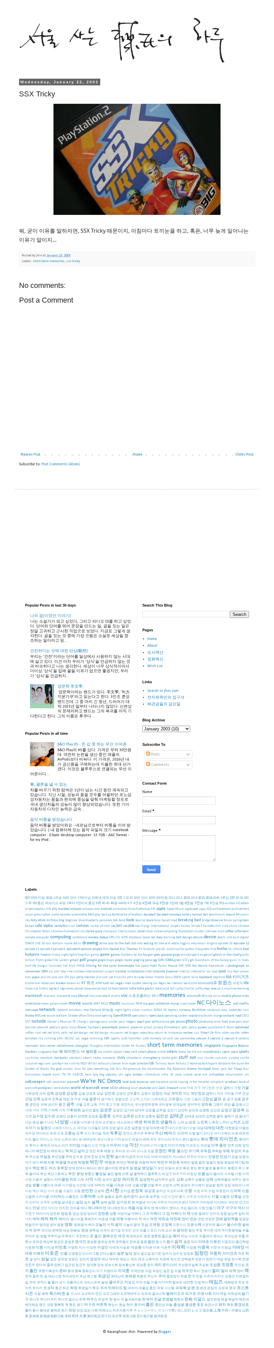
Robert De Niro (210, 1032)
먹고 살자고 (79, 1151)
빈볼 (201, 1174)
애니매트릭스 (117, 1208)
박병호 (110, 1163)
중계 (70, 1271)
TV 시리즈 (75, 1075)
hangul (42, 965)
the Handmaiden (154, 1069)
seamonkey (187, 1038)
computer (42, 937)
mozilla (87, 1004)
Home (138, 455)
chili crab (221, 926)
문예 (87, 1157)
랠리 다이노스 (42, 1139)
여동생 (103, 1219)
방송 (220, 1162)
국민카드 (127, 1104)
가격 (189, 1088)
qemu (193, 1027)
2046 (216, 897)
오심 (144, 1225)
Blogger (164, 1332)
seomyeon (31, 1045)
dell (178, 937)
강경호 (91, 1093)
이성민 (102, 1248)
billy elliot (38, 920)
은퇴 (111, 1242)
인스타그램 (90, 1253)
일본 (120, 1254)
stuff (183, 1057)
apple (161, 909)
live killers (40, 988)
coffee (229, 931)
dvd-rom (137, 943)
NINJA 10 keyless (166, 1010)
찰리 (216, 1271)
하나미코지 (48, 1299)
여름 (112, 1219)
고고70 (134, 1099)
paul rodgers (127, 1021)
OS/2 (245, 1015)
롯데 (204, 1139)
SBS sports (112, 1038)
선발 (143, 1185)
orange (218, 1015)
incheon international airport (94, 971)
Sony (182, 1052)
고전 (187, 1099)
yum (155, 1088)
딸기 (199, 1133)
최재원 (130, 1276)
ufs (120, 1074)
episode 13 (32, 949)
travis (56, 1074)
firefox (222, 949)
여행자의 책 (133, 1219)
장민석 (84, 1259)
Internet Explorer (165, 971)
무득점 (205, 1151)
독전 (106, 1133)
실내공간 (68, 1202)
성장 (227, 1185)
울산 (98, 1236)
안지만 (64, 1208)
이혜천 (38, 1254)
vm (247, 1074)
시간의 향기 (176, 1196)
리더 (64, 1145)
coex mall (217, 931)
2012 (179, 897)
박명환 (83, 1163)
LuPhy (199, 988)
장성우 (95, 1259)
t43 (90, 1063)
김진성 (162, 1116)
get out (208, 954)
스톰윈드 (72, 1196)
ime (70, 971)
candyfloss (62, 926)
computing (60, 937)
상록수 (189, 1179)
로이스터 (164, 1139)
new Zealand (92, 1010)
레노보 (77, 1139)
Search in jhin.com (162, 691)
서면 (90, 1185)
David (146, 937)
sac (77, 1038)
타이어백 (165, 1282)
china (233, 926)
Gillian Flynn (34, 960)
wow (105, 1088)
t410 (84, 1063)
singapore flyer (48, 1051)
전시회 (237, 1259)
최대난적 (117, 1276)
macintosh (33, 996)
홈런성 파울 (163, 1304)
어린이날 (124, 1213)
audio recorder (61, 914)
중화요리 (89, 1271)
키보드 (129, 1282)
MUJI (104, 1003)
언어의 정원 (218, 1213)
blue (82, 920)
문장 (94, 1157)
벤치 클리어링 (108, 1168)
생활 (36, 1185)
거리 (220, 1093)
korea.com (48, 983)
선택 (176, 1185)
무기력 (193, 1151)
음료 (143, 1242)
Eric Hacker (111, 949)
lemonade (204, 983)
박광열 (60, 1163)
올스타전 (234, 1225)
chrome (56, 931)
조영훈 (228, 1265)
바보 (43, 1163)
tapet (132, 1063)
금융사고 (242, 1104)
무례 (226, 1151)
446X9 (122, 903)
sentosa (243, 1038)
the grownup (132, 1069)
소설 (58, 1191)
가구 (197, 1088)
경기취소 (107, 1099)
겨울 (85, 1099)
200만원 (162, 897)
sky (100, 1051)
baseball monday (169, 915)
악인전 (233, 1202)
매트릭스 (57, 1151)
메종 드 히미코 (114, 1151)
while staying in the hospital (189, 1082)
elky (193, 943)
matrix (115, 996)
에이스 (64, 1219)
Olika (90, 1015)
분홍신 (90, 1174)
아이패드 (220, 1202)
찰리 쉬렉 (228, 1271)
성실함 (211, 1185)
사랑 (238, 1174)
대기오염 (189, 1128)
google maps (106, 960)
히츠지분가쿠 (123, 1310)
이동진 (215, 1242)
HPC (181, 965)
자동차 (216, 1254)
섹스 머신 (39, 1191)
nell (236, 1004)
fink (213, 949)
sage (84, 1038)
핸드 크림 (46, 1304)
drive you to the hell (115, 943)
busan (29, 926)
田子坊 (106, 1316)
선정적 (167, 1185)
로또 (153, 1139)
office (82, 1015)
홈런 (150, 1305)
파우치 (133, 1288)
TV (64, 1075)
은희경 (135, 1242)
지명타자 (110, 1271)
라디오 (208, 1133)
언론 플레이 (200, 1213)
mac (207, 988)
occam (51, 1015)
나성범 (62, 1122)
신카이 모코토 (39, 1202)
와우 (36, 1231)
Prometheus (172, 1027)
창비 (240, 1271)
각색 (42, 1093)
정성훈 (141, 1265)
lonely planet (74, 988)
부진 (72, 1174)
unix (178, 1075)
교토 (86, 1104)
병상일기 (149, 1168)
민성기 (225, 1157)
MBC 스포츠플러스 (136, 996)
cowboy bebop (98, 937)
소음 (77, 1191)
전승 (227, 1259)
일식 (136, 1253)
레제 (146, 1139)
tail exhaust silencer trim (110, 1063)
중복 (78, 1271)
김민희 (193, 1110)
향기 (80, 1304)
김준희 (140, 1116)
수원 (188, 1191)
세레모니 (238, 1185)
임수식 (167, 1253)
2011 (171, 897)
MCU (155, 996)
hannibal (55, 965)
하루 (82, 1299)
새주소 (237, 1179)
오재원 (154, 1225)
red (44, 1032)
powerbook (110, 1027)
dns (48, 943)
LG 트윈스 (222, 982)
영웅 (60, 1224)
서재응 (119, 1185)
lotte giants (145, 988)
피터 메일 (220, 1293)
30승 (62, 903)
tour (246, 1069)
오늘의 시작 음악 (108, 1225)
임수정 (178, 1253)
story (121, 1058)
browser (217, 920)
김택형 (211, 1116)
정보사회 (111, 1265)
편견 (203, 1288)
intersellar (198, 971)
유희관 (37, 1242)
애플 (131, 1208)
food (246, 949)
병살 (137, 1168)
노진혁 (202, 1122)
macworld (63, 996)
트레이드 (115, 1288)
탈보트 (177, 1282)
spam (226, 1052)
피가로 (190, 1294)
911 (221, 903)
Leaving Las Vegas (154, 983)
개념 (166, 1093)
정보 (100, 1265)
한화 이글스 (195, 1299)
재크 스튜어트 (148, 1259)
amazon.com (91, 908)
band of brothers (131, 914)
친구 (191, 1276)
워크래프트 (134, 1236)
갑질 (82, 1093)
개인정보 (197, 1094)
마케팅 (180, 1145)
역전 (153, 1219)
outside (38, 1021)
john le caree (136, 977)
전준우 (30, 1265)
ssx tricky (73, 261)
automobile (79, 914)
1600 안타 (69, 897)
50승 (155, 903)
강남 (100, 1093)
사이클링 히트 (65, 1180)
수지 (204, 1191)
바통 (51, 1162)
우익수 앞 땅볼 (36, 1236)
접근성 (70, 1265)
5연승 (164, 903)
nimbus (147, 1010)
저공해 (164, 1259)
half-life (30, 965)
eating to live (154, 943)
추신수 (152, 1276)
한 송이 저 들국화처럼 (125, 1299)
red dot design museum (106, 1032)
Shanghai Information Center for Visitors (118, 1045)
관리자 (53, 1104)
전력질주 (187, 1259)
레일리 (137, 1139)
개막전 (176, 1094)
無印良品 (94, 1316)
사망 (28, 1179)
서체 (128, 1185)
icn (51, 971)
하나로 (34, 1299)
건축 (36, 1099)
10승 (49, 898)
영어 (53, 1224)
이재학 (178, 1247)
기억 (43, 1110)
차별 (177, 1271)
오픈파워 (209, 1224)
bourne (140, 920)
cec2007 (116, 926)
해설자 (233, 1299)
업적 (241, 1213)
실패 (104, 1202)
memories (172, 995)
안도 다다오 (49, 1208)
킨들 (146, 1282)
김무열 (161, 1110)
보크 (178, 1168)
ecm (168, 943)
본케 (201, 1168)
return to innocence (168, 1032)
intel (148, 971)
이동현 (30, 1247)
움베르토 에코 (114, 1236)
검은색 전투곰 (51, 1099)
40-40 (106, 903)
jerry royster (86, 977)
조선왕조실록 (188, 1265)
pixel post (235, 1021)
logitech (54, 988)
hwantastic (216, 965)
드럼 (192, 1133)
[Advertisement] (137, 546)
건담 (28, 1099)
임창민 (201, 1253)
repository (146, 1032)
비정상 (192, 1174)
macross (49, 996)
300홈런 (38, 903)
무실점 (45, 1157)
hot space (142, 965)
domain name (62, 943)
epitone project (91, 949)
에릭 (36, 1219)
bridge (206, 920)
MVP (139, 1003)
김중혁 (150, 1116)
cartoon (82, 926)
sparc (234, 1052)
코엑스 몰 (44, 1282)
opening (107, 1015)
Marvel (83, 996)
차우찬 (187, 1271)
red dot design (78, 1032)
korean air (73, 983)
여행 (120, 1219)
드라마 (182, 1133)
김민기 (172, 1110)
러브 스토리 (63, 1139)
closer (132, 931)
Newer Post (30, 455)
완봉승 (75, 1230)
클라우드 (116, 1282)
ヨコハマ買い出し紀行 (174, 1310)
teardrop (195, 1063)
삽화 (180, 1180)
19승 (113, 897)
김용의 (72, 1116)
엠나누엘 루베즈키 (84, 1219)
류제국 (45, 1145)
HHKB (81, 965)
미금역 (131, 1157)
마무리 (115, 1145)
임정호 (188, 1253)
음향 (186, 1242)
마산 (134, 1145)
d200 (124, 937)
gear (151, 954)
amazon (76, 909)
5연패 (174, 903)
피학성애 (234, 1293)
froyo (81, 954)
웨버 (176, 1236)
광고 (62, 1105)
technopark (209, 1063)
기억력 (53, 1110)
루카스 (34, 1145)
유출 (241, 1236)
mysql (174, 1004)
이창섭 (226, 1247)
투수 (96, 1288)
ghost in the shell (226, 955)
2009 (152, 897)
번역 (71, 1168)
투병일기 (85, 1288)
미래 (154, 1157)
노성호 (190, 1122)
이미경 (49, 1247)
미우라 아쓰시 (197, 1157)
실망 (79, 1202)
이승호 (125, 1247)
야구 (221, 1208)
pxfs (184, 1027)
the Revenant (176, 1069)
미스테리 (179, 1157)
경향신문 (121, 1099)
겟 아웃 (75, 1099)
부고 (241, 1168)
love (158, 988)
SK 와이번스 (69, 1052)
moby (245, 996)
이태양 (238, 1248)
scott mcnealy (151, 1038)
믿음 (235, 1157)
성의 (220, 1185)
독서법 (97, 1133)
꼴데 (220, 1116)
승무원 (155, 1196)
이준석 (216, 1247)
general (166, 955)
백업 (36, 1168)
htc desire (199, 966)
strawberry (133, 1057)
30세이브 (51, 903)
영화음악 (80, 1224)
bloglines (71, 920)
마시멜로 (160, 1145)
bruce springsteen (236, 920)
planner (30, 1027)
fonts (238, 949)
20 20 (129, 897)
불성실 (100, 1174)
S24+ (60, 1038)
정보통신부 (127, 1265)
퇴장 (74, 1288)
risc (196, 1032)
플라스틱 (158, 1293)
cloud (141, 931)
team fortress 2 (178, 1063)
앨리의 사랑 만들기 (201, 1208)
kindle (29, 983)
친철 (199, 1276)
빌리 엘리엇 (214, 1174)
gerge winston (182, 954)
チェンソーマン (145, 1310)
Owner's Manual (59, 1021)
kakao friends (154, 977)
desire (197, 937)
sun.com (221, 1057)
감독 (50, 1094)
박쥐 (153, 1162)
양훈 (113, 1213)
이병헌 (73, 1247)
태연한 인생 (192, 1282)
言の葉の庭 (145, 1316)
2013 (186, 898)
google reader (124, 960)
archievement (221, 908)
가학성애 (31, 1093)
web (126, 1082)
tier (230, 1069)
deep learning (165, 937)
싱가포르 (123, 1202)
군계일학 (179, 1104)
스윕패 (30, 1196)
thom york (219, 1069)
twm (88, 1074)
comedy (30, 937)
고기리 (145, 1099)
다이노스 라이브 (75, 1128)
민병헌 (213, 1157)
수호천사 (222, 1191)
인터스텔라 (108, 1253)
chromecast (70, 931)
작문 (241, 1253)
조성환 (215, 1265)
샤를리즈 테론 (50, 1185)
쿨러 (54, 1282)
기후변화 (73, 1110)
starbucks (60, 1058)
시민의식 (204, 1196)
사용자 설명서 (42, 1179)
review (188, 1033)
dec (153, 937)
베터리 (92, 1168)
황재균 (45, 1310)
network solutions (69, 1010)
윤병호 (69, 1242)
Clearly (122, 931)
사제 (81, 1179)
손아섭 (125, 1191)
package (95, 1021)
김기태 (129, 1110)
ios (209, 971)
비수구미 (179, 1174)
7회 (206, 903)
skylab (117, 1051)
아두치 (162, 1202)
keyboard (205, 977)
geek (157, 954)
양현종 (103, 1214)
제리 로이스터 (165, 1265)
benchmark (217, 914)
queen (202, 1027)
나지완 (86, 1122)
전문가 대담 (214, 1259)
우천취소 (82, 1236)
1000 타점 (38, 897)
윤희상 (103, 1242)
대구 (164, 1128)
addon (245, 903)
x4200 (114, 1088)
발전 (201, 1162)
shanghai (82, 1046)
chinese (243, 926)
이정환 (191, 1247)
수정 (196, 1191)
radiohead (242, 1027)
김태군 (176, 1116)
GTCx (185, 960)
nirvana (184, 1010)
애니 (84, 1208)
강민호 (109, 1094)
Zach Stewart (168, 1088)
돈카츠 (139, 1133)
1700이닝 (84, 897)
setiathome (65, 1046)
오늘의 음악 (131, 1224)
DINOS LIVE (33, 943)
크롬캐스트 (74, 1282)
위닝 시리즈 (189, 1236)
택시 (204, 1282)
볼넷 (208, 1168)
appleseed (191, 908)
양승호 (66, 1214)
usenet (187, 1074)
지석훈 (124, 1271)
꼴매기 (229, 1116)
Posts (155, 754)
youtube (145, 1088)
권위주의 (193, 1104)
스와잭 (235, 1191)
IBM (44, 971)
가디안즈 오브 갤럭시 (217, 1088)
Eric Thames (129, 949)
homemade (126, 966)
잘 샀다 (34, 1259)
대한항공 (231, 1128)
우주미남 (54, 1236)
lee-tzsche (190, 983)
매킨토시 (43, 1151)
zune (182, 1088)
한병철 (167, 1299)
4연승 (137, 903)
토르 (241, 1282)
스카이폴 (42, 1196)
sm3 (134, 1052)
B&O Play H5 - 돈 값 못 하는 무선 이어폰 (92, 744)
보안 (160, 1168)
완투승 (94, 1230)
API (153, 908)
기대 (28, 1110)
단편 (112, 1128)
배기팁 (240, 1162)
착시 (196, 1271)
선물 (135, 1185)
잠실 (45, 1259)
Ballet (116, 914)
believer (197, 914)
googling (139, 960)
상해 (209, 1180)
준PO (62, 1271)
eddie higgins (181, 943)
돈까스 (128, 1133)
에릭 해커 (48, 1219)
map (74, 996)
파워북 (180, 1288)
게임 (66, 1099)
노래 (180, 1122)
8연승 (214, 903)
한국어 (147, 1299)
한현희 (179, 1299)
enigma (212, 943)
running (50, 1038)
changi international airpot (159, 926)
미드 (147, 1157)
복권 (186, 1168)
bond (122, 920)
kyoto (106, 983)
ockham (61, 1015)
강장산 (157, 1094)
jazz (60, 977)
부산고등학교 (57, 1174)
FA (140, 949)
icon (56, 971)
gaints (95, 954)
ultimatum (152, 1074)
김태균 (189, 1116)
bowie (150, 920)
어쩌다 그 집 (160, 1214)
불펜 (118, 1174)
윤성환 (92, 1242)
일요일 (146, 1253)
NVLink (40, 1016)
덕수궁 (30, 1133)
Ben (205, 914)
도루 (80, 1133)
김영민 (61, 1116)
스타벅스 (57, 1197)
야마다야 (42, 1213)
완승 (85, 1231)
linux (29, 988)
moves (63, 1003)
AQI (209, 908)
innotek (120, 971)
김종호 (105, 1116)
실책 (96, 1202)
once (98, 1015)
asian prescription (37, 914)
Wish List (155, 666)
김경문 (106, 1110)
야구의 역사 (235, 1208)
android (106, 909)
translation (33, 1074)
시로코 (191, 1196)
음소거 (161, 1242)
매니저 (30, 1151)
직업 (148, 1271)
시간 (164, 1196)
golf (83, 960)
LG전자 (238, 983)
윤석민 (80, 1242)
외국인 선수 (130, 1230)
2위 (232, 898)
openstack (156, 1016)
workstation (62, 1088)
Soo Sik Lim (194, 1051)
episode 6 (59, 949)
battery (186, 914)
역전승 (163, 1219)
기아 (35, 1110)
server (50, 1046)
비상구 (167, 1174)
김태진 (200, 1116)
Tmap (238, 1069)
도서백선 (155, 653)
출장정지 (173, 1276)
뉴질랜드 (44, 1128)
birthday (52, 920)
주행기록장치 (48, 1271)
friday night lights (64, 954)
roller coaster (231, 1032)
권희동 (206, 1105)
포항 (37, 1293)
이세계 (114, 1247)
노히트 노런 (239, 1122)
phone (180, 1022)
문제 (102, 1157)
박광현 (72, 1162)
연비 (185, 1219)
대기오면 (175, 1128)
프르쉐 (146, 1293)
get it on (197, 954)
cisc (82, 931)
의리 (194, 1242)
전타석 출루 (44, 1265)
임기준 (156, 1253)
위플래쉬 (206, 1236)
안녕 (36, 1208)
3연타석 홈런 (85, 903)
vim (205, 1074)
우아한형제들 (232, 1230)
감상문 (60, 1094)
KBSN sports (181, 977)
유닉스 (218, 1236)
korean (61, 983)
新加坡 (34, 1316)
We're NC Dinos (100, 1081)
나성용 (75, 1122)
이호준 (52, 1253)
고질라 (196, 1099)
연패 (219, 1219)
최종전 (142, 1276)
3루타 (71, 903)
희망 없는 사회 (87, 1310)
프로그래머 (111, 1293)
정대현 (92, 1265)
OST (27, 1021)
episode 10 (225, 943)
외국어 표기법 (110, 1230)
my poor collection (156, 1004)
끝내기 (244, 1116)
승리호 (144, 1196)
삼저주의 (161, 1179)
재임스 (125, 1259)
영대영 (44, 1224)
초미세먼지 (70, 1276)
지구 (99, 1271)
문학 (110, 1157)
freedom (45, 954)
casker (94, 926)
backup (106, 914)
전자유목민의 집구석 (165, 698)
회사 (64, 1310)
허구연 (89, 1305)
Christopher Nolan (37, 931)
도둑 (60, 1133)
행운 (72, 1304)
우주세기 (68, 1236)
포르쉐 (223, 1288)
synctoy (56, 1063)
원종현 (156, 1236)
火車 (83, 1316)
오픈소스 (179, 1224)
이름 (39, 1248)
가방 (237, 1088)
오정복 (166, 1225)
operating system (176, 1015)
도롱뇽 (70, 1133)
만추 (231, 1145)
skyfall (107, 1051)
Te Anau (161, 1063)
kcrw (194, 977)
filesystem (202, 949)
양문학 (55, 1213)
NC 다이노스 (214, 1003)
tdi (151, 1063)
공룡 (237, 1099)
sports (244, 1052)
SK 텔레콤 (89, 1052)
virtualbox (216, 1075)
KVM (99, 983)
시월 (215, 1197)
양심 (76, 1213)
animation (120, 908)
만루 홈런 (219, 1145)
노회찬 (214, 1122)
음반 (151, 1242)
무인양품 (58, 1157)
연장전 (210, 1219)
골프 (218, 1099)
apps (202, 908)
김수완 (49, 1116)
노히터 (224, 1122)
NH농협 (107, 1010)
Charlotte (207, 926)
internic (184, 971)
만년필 (205, 1145)
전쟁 (245, 1259)
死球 (75, 1316)
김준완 (128, 1116)
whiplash (217, 1082)
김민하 (183, 1110)
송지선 (161, 1191)
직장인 (157, 1271)
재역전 (114, 1259)
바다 (35, 1162)
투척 (104, 1288)
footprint (32, 955)
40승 (114, 903)
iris (229, 971)
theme (191, 1069)
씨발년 (141, 1202)
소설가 (68, 1191)
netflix (244, 1004)
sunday (234, 1057)
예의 (91, 1224)
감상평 (72, 1094)
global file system (57, 960)
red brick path (57, 1032)
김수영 (37, 1116)
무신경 (34, 1157)
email (201, 943)
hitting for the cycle (101, 966)
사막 (245, 1174)
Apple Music (175, 908)
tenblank (224, 1063)
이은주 (166, 1247)
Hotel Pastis (158, 965)
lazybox (136, 983)
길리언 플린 (90, 1110)
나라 (50, 1122)
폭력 (45, 1293)
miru (217, 996)
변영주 (124, 1168)
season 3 (216, 1038)
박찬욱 (174, 1163)
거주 (238, 1093)
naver (192, 1003)
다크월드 (94, 1128)
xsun (134, 1088)
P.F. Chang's (81, 1021)
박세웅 (132, 1163)
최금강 (104, 1276)
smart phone (147, 1052)
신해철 (56, 1202)
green (177, 960)
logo (62, 988)
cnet (208, 931)
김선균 (215, 1110)
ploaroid (42, 1027)
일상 (128, 1254)
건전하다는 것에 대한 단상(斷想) (59, 651)
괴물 (79, 1104)
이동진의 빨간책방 (235, 1242)
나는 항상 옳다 (35, 1122)
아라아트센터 (178, 1202)
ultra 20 (167, 1074)
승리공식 (130, 1197)
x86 (121, 1088)
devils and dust (228, 937)
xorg (127, 1088)
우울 (245, 1230)
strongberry (151, 1058)
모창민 (161, 1151)
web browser (139, 1082)
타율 (154, 1282)
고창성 (207, 1099)
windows (231, 1082)
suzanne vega (34, 1063)
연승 (193, 1219)
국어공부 (165, 1104)
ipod (222, 971)
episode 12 (241, 943)
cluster (199, 931)
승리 (119, 1197)
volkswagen (35, 1082)
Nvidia (29, 1016)
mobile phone (231, 996)
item (236, 971)
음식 (170, 1242)
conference (80, 937)
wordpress (45, 1088)
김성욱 (239, 1110)
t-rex (65, 1063)
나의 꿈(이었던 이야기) (50, 616)
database (135, 937)
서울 (109, 1185)
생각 (245, 1179)
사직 (89, 1180)
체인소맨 (54, 1276)
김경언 (118, 1110)
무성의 (236, 1151)
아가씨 (152, 1202)
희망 (72, 1311)
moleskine (32, 1004)
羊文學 (117, 1316)
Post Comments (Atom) (60, 464)
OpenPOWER (122, 1016)
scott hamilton (131, 1038)
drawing (90, 943)
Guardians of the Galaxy (212, 960)
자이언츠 (230, 1254)
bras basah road (165, 920)
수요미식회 (175, 1191)
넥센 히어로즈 (146, 1122)
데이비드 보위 (46, 1133)
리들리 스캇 (89, 1145)
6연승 (188, 903)
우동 (199, 1230)
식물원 (225, 1196)
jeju (73, 977)
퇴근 (65, 1288)
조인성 (240, 1265)
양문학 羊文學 (70, 687)
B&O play (94, 914)
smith (161, 1051)
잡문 (53, 1259)
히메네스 (105, 1310)
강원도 (146, 1093)
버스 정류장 (58, 1168)
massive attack (99, 996)
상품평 (200, 1179)
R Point (228, 1027)
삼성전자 (146, 1180)
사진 (98, 1180)
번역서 (81, 1168)
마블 (125, 1145)
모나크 (142, 1151)
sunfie (244, 1057)
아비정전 (206, 1202)
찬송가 (206, 1271)
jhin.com (102, 977)
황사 (35, 1310)
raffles (29, 1032)
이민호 (61, 1248)
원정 (147, 1236)
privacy (158, 1027)
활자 (28, 1310)
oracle (193, 1016)
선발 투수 (155, 1185)
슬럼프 (110, 1196)
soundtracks (212, 1052)
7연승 (198, 903)
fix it (231, 949)
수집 (211, 1191)
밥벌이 (211, 1162)
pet (172, 1022)
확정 (230, 1304)
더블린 (244, 1128)
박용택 (144, 1162)
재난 (105, 1259)
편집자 (212, 1288)
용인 (191, 1230)
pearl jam (144, 1022)
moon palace (49, 1003)
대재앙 (209, 1128)
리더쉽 (74, 1145)
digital (244, 937)
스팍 (100, 1196)
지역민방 (137, 1271)
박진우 (162, 1163)
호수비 (139, 1305)
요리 (168, 1230)
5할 (181, 903)
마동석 (104, 1145)
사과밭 (229, 1174)
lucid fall (168, 988)
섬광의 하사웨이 (192, 1185)
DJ (43, 943)
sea (176, 1038)
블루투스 (154, 1174)
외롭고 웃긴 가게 (152, 1230)
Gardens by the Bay (134, 954)
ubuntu (111, 1075)
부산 (43, 1174)
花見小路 (129, 1316)
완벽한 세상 (61, 1230)
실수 (87, 1202)
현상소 (113, 1304)
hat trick (69, 965)
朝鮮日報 (57, 1316)
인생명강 (75, 1253)
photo (192, 1021)
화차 (222, 1305)
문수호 (78, 1157)
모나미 (131, 1151)
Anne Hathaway (139, 908)
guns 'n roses (239, 960)
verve (197, 1074)
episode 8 (73, 949)
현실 (122, 1304)
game (105, 955)
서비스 (99, 1185)
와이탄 (46, 1230)
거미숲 (229, 1093)
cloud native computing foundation (169, 931)
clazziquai (110, 931)
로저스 (177, 1139)
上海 (217, 1311)
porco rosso (68, 1027)
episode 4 (46, 949)
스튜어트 (88, 1197)
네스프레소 (125, 1122)
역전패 (175, 1219)
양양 (83, 1213)
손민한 (87, 1191)
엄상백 (233, 1213)
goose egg (151, 960)
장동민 (73, 1259)
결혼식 (94, 1099)
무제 (68, 1157)
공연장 (34, 1104)
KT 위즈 (88, 983)
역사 (146, 1219)
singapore (212, 1046)
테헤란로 (231, 1282)
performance (160, 1021)
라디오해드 (222, 1133)
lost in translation (115, 988)
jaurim (46, 977)
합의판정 (213, 1299)
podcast (54, 1027)
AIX (48, 908)
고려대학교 (159, 1099)
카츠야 (208, 1276)
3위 (98, 903)
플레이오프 (175, 1294)
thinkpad (204, 1069)
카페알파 (242, 1276)
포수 (232, 1288)
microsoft (194, 996)
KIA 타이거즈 (237, 977)
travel (46, 1075)
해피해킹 (31, 1304)
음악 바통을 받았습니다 (51, 820)
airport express (35, 908)
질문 (166, 1271)
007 (27, 898)
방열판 (229, 1162)
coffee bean (241, 931)
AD (238, 903)
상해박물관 (222, 1179)
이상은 (91, 1247)
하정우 (103, 1299)
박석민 (121, 1162)
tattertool (143, 1063)
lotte (132, 988)
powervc (124, 1027)
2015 (201, 898)
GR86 (169, 960)
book (130, 920)
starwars (75, 1057)
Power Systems (89, 1027)
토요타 (48, 1288)
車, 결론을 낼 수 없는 (48, 785)
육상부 (48, 1242)
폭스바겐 (57, 1294)
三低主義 (206, 1310)
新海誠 (45, 1316)
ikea (63, 971)
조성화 (204, 1265)
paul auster (109, 1021)
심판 (111, 1202)
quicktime (215, 1027)
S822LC (69, 1038)
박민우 (97, 1162)
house (172, 966)
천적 (28, 1276)
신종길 (236, 1197)
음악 (178, 1242)
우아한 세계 (212, 1230)
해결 (224, 1299)
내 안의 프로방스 (103, 1122)
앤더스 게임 (178, 1208)
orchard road (232, 1016)
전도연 (175, 1259)
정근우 (81, 1265)
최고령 (92, 1276)
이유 (156, 1247)
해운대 (244, 1299)
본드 (193, 1168)
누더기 (30, 1128)
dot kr (77, 943)
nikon (136, 1010)
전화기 (59, 1265)
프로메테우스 (130, 1293)
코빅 (32, 1282)
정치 (150, 1265)
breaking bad (189, 920)
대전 (220, 1128)
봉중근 (233, 1168)
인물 (63, 1254)
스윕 (245, 1191)
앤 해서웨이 (159, 1208)
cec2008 (128, 926)
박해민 (185, 1162)
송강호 (149, 1191)
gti (192, 960)
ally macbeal (61, 909)
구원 (116, 1104)
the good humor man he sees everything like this (86, 1069)
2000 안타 (141, 897)
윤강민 (59, 1242)
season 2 (202, 1038)
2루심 (225, 897)
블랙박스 (140, 1174)
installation (136, 971)
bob (115, 920)
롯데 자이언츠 (223, 1139)
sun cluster (205, 1057)
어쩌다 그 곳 (140, 1213)
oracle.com (205, 1015)
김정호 (93, 1116)
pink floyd (221, 1021)
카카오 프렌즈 (224, 1276)
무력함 (217, 1151)
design (187, 937)
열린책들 (231, 1219)
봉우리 (222, 1168)
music (114, 1003)
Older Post (244, 455)
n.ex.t (183, 1003)
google (92, 960)
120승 (57, 897)
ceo (137, 926)
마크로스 (192, 1145)
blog (61, 920)
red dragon (131, 1032)
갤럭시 (211, 1093)
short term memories (48, 261)
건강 (245, 1093)
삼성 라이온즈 (125, 1180)
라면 (235, 1133)
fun (87, 954)
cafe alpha (44, 926)
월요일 (167, 1236)
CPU (112, 937)
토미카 (37, 1288)
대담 (200, 1128)
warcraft (73, 1082)
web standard (159, 1082)
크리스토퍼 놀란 (96, 1282)
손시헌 (112, 1190)
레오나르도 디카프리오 (114, 1139)
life (246, 983)
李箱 (67, 1316)
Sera (42, 1045)
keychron (219, 977)
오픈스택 (194, 1225)
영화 (68, 1225)
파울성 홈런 (147, 1288)
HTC (188, 966)
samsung (96, 1038)
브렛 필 (127, 1174)
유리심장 (231, 1236)
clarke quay (94, 931)
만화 (238, 1145)
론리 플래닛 (191, 1139)
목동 (172, 1151)
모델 (150, 1151)
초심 (83, 1276)
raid (38, 1032)
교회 (94, 1104)
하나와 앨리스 (68, 1299)
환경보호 (241, 1305)
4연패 (146, 903)
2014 (194, 897)
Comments (159, 765)
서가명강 (69, 1185)
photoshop (206, 1021)
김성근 (226, 1110)
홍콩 (200, 1304)
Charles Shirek (189, 926)
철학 (35, 1276)
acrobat (230, 903)
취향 (183, 1276)
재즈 (134, 1259)
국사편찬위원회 (146, 1104)
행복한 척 (61, 1304)
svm (47, 1063)
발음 (194, 1162)
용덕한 (182, 1231)
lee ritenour (174, 983)
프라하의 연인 (91, 1293)
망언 (245, 1145)
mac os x (217, 988)
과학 (43, 1104)
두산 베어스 (165, 1133)
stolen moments (104, 1057)
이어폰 (147, 1247)
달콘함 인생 (140, 1128)
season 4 (230, 1038)
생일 (28, 1185)
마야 (171, 1145)
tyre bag (98, 1074)
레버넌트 (89, 1139)
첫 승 (43, 1276)
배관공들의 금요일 (163, 704)
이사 (82, 1247)
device (209, 937)
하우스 (92, 1299)
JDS (66, 977)
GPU (161, 960)
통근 (58, 1288)
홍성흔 (190, 1305)
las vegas (117, 983)
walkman (59, 1082)
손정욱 (137, 1191)
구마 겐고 (105, 1104)
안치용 (75, 1208)
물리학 (120, 1157)
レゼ (195, 1310)
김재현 (83, 1116)
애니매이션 (97, 1208)
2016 (209, 898)
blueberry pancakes (98, 920)
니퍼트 (57, 1128)
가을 (245, 1088)
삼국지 (107, 1179)
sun (192, 1057)
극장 (227, 1104)
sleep (126, 1051)
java (54, 977)
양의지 (92, 1213)
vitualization (234, 1074)
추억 (162, 1276)
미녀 (139, 1157)
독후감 (116, 1133)
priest (148, 1027)
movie (75, 1003)
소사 (50, 1191)
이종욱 (203, 1248)
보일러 (170, 1168)
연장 (200, 1219)
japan (36, 977)
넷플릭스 (168, 1122)
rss (40, 1038)
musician (128, 1003)
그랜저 (218, 1104)
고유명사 (175, 1099)
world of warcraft (85, 1088)
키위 (139, 1282)
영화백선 (155, 659)
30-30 (239, 897)
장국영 (62, 1259)
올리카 (221, 1224)
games (116, 955)
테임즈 (216, 1282)
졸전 (33, 1271)
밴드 (44, 1168)
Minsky (206, 996)
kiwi (37, 983)
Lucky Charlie (184, 988)
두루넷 (149, 1133)
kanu (169, 977)
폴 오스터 (73, 1293)
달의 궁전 (124, 1128)
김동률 (150, 1110)
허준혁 (101, 1305)
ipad (215, 971)
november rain (239, 1010)
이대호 (203, 1242)
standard (46, 1057)
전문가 (200, 1259)
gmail (74, 960)
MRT (97, 1003)
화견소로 (211, 1304)
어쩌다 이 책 (180, 1214)
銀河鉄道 (160, 1316)
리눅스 (56, 1145)
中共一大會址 (232, 1310)
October (73, 1015)
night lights (123, 1010)
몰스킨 (182, 1151)
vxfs (49, 1082)
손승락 (99, 1191)
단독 (105, 1128)
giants (244, 954)
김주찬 (117, 1116)
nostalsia (213, 1010)
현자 (129, 1304)
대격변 (155, 1128)
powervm (137, 1027)
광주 (70, 1105)
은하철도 (122, 1242)
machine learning (236, 988)
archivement (240, 908)
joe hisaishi (117, 977)
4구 (129, 903)
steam (87, 1057)
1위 (119, 898)
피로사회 (204, 1294)
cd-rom (105, 926)
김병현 (204, 1110)
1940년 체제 (100, 897)
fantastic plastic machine (161, 949)
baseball (150, 915)
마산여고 (146, 1145)
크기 (62, 1282)
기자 (62, 1110)
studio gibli (169, 1057)
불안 (110, 1174)
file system (186, 949)
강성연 (121, 1093)
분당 (80, 1174)
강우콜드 (133, 1093)
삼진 (172, 1179)
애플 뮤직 (143, 1208)
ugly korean (134, 1075)
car (73, 926)
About (152, 646)
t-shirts (74, 1063)
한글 (157, 1299)
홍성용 (178, 1305)
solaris (172, 1052)
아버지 (194, 1202)
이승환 (136, 1248)
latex (128, 983)
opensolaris (140, 1015)
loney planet (92, 988)
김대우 (140, 1110)
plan (246, 1021)
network (47, 1009)
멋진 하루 (96, 1151)
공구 (230, 1099)
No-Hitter (199, 1010)
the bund (237, 1063)
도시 (87, 1133)
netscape (31, 1010)
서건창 (81, 1185)
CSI (118, 937)
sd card (167, 1038)
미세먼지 (165, 1157)
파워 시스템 (165, 1288)
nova (224, 1010)
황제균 (55, 1310)
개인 (186, 1093)
